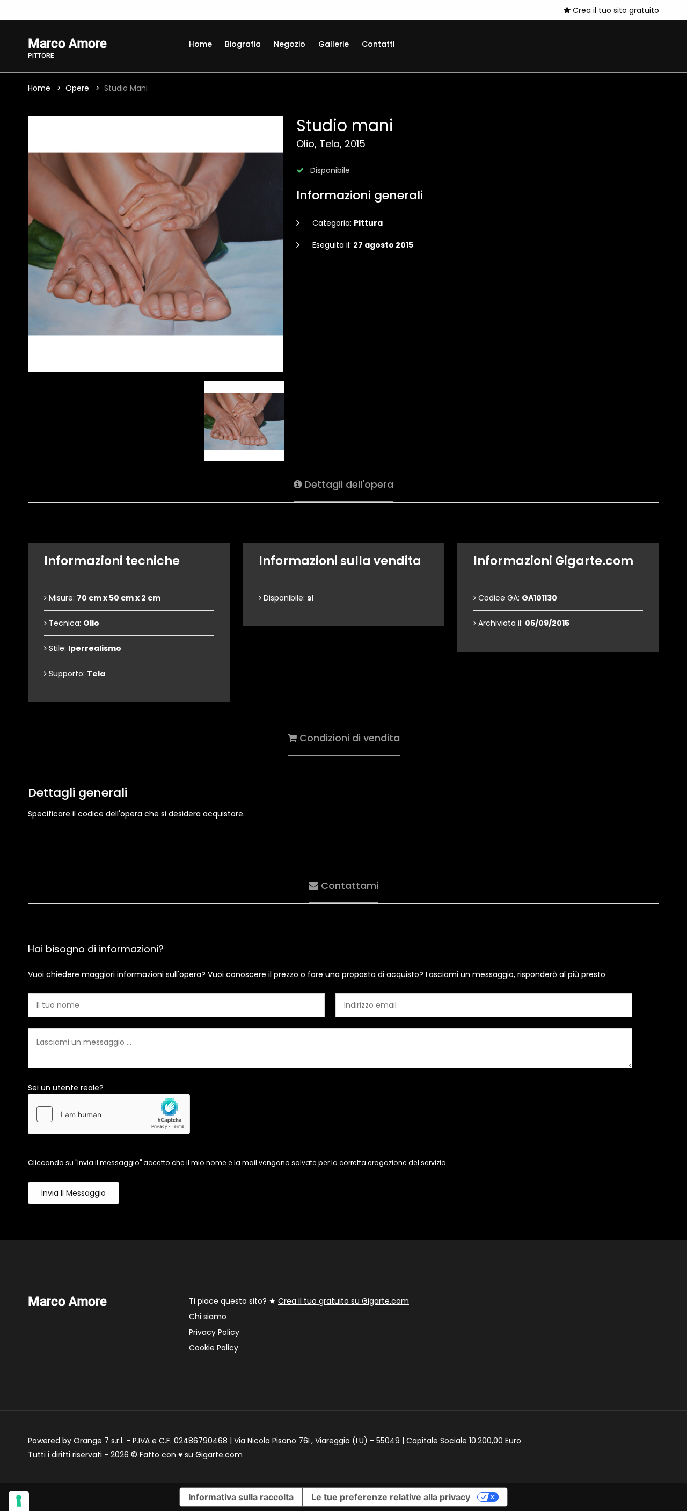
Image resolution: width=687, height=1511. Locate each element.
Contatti (378, 44)
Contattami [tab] (348, 885)
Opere (77, 88)
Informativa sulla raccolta (241, 1497)
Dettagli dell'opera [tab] (347, 484)
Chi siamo (207, 1316)
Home (200, 44)
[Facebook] (31, 9)
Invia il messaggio (73, 1193)
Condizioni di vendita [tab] (348, 737)
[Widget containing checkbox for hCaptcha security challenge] (109, 1114)
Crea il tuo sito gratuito (615, 10)
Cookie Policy (213, 1347)
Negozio (289, 44)
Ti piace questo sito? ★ (299, 1301)
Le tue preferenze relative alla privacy (390, 1497)
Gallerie (333, 44)
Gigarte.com (219, 1454)
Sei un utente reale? (66, 1087)
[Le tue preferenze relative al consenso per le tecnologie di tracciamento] (19, 1501)
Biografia (243, 44)
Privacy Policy (214, 1332)
